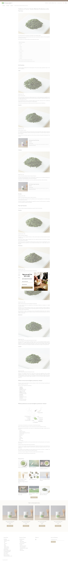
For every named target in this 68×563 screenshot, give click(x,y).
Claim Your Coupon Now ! (27, 287)
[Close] (47, 273)
